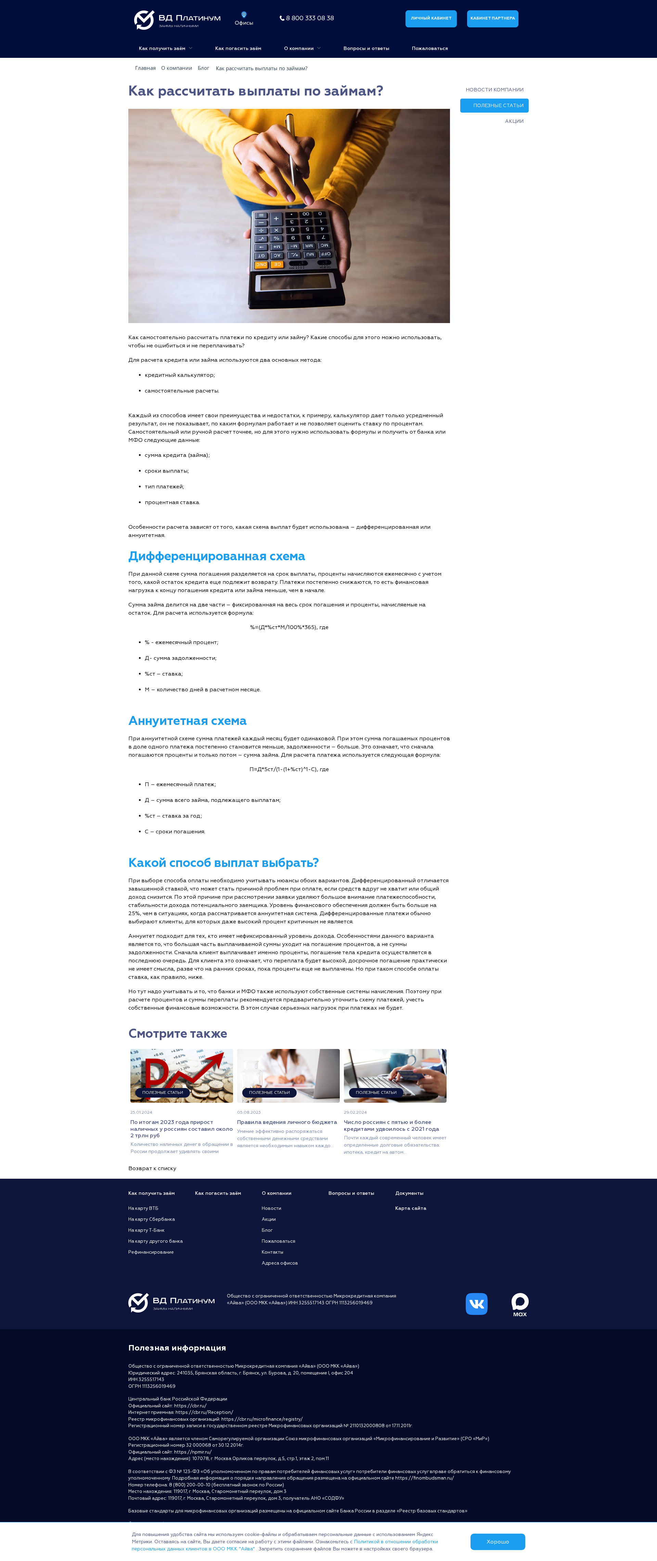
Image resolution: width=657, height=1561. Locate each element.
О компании (299, 48)
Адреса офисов (280, 1263)
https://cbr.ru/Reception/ (204, 1412)
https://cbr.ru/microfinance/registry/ (262, 1419)
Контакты (272, 1252)
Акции (514, 121)
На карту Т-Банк (146, 1230)
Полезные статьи (498, 105)
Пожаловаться (430, 48)
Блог (267, 1230)
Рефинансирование (151, 1252)
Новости (271, 1208)
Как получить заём (163, 48)
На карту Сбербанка (151, 1219)
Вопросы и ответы (366, 48)
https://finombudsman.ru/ (424, 1478)
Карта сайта (410, 1208)
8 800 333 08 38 (310, 18)
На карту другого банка (155, 1241)
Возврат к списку (152, 1168)
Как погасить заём (238, 48)
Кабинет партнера (493, 18)
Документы (409, 1193)
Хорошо (498, 1541)
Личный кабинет (431, 18)
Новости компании (495, 90)
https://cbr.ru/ (190, 1406)
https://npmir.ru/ (193, 1452)
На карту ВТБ (143, 1208)
